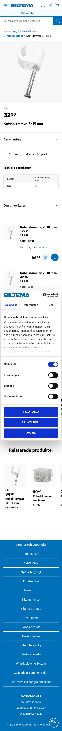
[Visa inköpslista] (49, 5)
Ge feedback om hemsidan (31, 673)
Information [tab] (31, 304)
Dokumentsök (31, 636)
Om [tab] (51, 304)
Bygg (14, 31)
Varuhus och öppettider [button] (31, 545)
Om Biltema (31, 618)
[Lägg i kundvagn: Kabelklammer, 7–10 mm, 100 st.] (55, 257)
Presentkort (31, 590)
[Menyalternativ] (5, 5)
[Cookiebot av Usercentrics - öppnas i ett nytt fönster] (43, 295)
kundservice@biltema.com (31, 708)
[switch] (53, 375)
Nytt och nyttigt (31, 572)
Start (5, 31)
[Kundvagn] (56, 5)
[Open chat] (54, 723)
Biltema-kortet (31, 599)
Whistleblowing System (31, 663)
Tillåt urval (31, 422)
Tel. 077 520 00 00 (31, 702)
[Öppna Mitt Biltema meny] (43, 5)
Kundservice (31, 581)
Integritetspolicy (31, 645)
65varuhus (41, 247)
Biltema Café (31, 554)
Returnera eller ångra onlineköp (31, 682)
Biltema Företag (31, 609)
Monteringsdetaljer (13, 35)
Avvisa (31, 433)
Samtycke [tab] (11, 304)
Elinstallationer (27, 31)
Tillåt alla (31, 411)
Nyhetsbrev (31, 563)
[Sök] (57, 20)
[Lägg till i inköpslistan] (45, 257)
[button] (31, 12)
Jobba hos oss (31, 627)
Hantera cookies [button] (31, 654)
